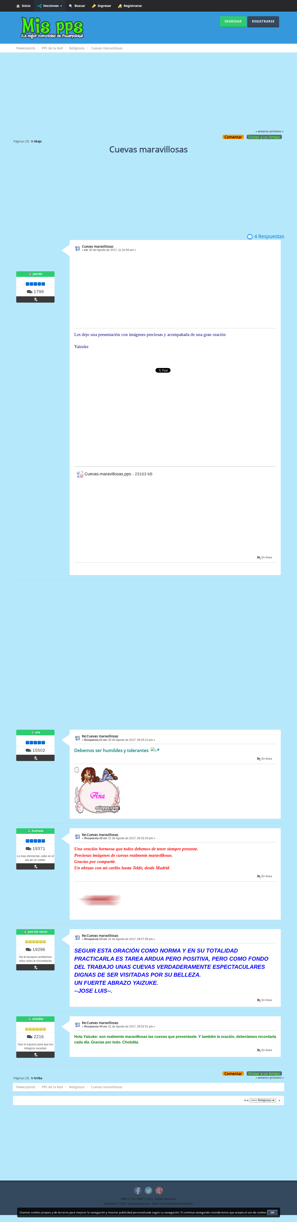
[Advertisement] (148, 94)
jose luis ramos (37, 932)
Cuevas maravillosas (97, 246)
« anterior (262, 131)
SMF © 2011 (145, 1199)
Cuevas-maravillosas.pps (107, 474)
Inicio (25, 5)
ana (37, 732)
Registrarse (132, 5)
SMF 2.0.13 (128, 1199)
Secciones (50, 5)
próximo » (277, 131)
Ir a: (246, 1100)
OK (272, 1212)
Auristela (37, 831)
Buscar (79, 5)
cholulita (37, 1019)
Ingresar (103, 5)
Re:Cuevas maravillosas (100, 736)
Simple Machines (165, 1199)
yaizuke (37, 274)
